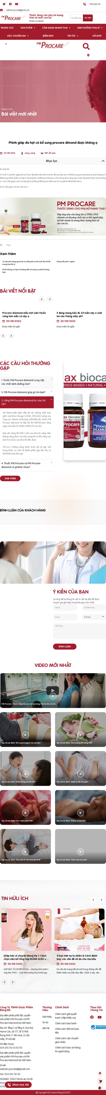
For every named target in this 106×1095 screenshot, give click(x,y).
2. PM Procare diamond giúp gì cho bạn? (23, 392)
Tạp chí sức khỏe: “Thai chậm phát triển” (17, 821)
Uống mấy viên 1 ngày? (65, 261)
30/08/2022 (13, 321)
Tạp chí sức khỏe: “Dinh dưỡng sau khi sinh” (19, 782)
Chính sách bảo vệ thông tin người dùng (67, 1049)
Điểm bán (48, 35)
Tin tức (71, 35)
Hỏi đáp (97, 35)
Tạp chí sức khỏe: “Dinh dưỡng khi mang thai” (74, 743)
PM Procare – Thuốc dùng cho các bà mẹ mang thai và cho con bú (28, 704)
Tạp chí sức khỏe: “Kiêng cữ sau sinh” (71, 821)
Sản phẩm (26, 27)
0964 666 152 (20, 1084)
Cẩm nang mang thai (55, 27)
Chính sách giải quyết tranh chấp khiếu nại (66, 1015)
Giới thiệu (47, 1016)
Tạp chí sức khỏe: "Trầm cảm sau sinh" (72, 860)
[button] (6, 44)
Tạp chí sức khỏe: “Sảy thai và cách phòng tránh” (21, 860)
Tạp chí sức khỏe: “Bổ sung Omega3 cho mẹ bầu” (21, 743)
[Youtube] (16, 4)
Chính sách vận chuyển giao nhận (66, 1040)
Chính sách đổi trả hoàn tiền (67, 1030)
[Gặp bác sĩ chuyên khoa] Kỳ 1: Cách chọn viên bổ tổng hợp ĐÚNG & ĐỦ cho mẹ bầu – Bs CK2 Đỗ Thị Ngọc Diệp (26, 959)
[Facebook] (10, 4)
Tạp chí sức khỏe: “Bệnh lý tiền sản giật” (72, 782)
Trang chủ (7, 27)
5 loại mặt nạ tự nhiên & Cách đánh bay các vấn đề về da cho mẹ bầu (77, 957)
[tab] (27, 382)
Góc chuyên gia (16, 35)
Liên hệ (45, 1028)
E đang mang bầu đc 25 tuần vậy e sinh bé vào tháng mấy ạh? (79, 314)
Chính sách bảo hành (65, 1023)
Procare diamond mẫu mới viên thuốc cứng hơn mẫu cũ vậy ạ (24, 314)
